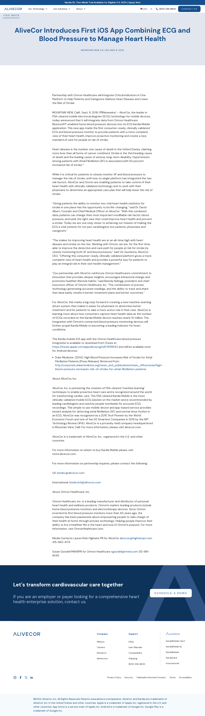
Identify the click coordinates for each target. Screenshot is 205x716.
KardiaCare (171, 657)
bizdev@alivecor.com (71, 473)
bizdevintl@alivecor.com (85, 482)
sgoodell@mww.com (124, 551)
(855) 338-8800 (137, 664)
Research (101, 652)
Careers (101, 647)
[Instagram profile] (15, 677)
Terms (172, 677)
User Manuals (135, 647)
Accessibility (185, 677)
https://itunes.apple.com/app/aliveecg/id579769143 (85, 347)
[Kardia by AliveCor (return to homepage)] (27, 634)
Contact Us (189, 9)
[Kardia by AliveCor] (173, 633)
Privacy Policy (114, 677)
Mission (100, 641)
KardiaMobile (172, 652)
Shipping (133, 658)
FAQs (131, 641)
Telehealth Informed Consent (151, 677)
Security (129, 677)
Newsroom (102, 658)
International (172, 663)
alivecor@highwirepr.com (136, 538)
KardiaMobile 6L (174, 646)
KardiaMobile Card (175, 641)
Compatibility (135, 652)
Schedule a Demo (170, 593)
